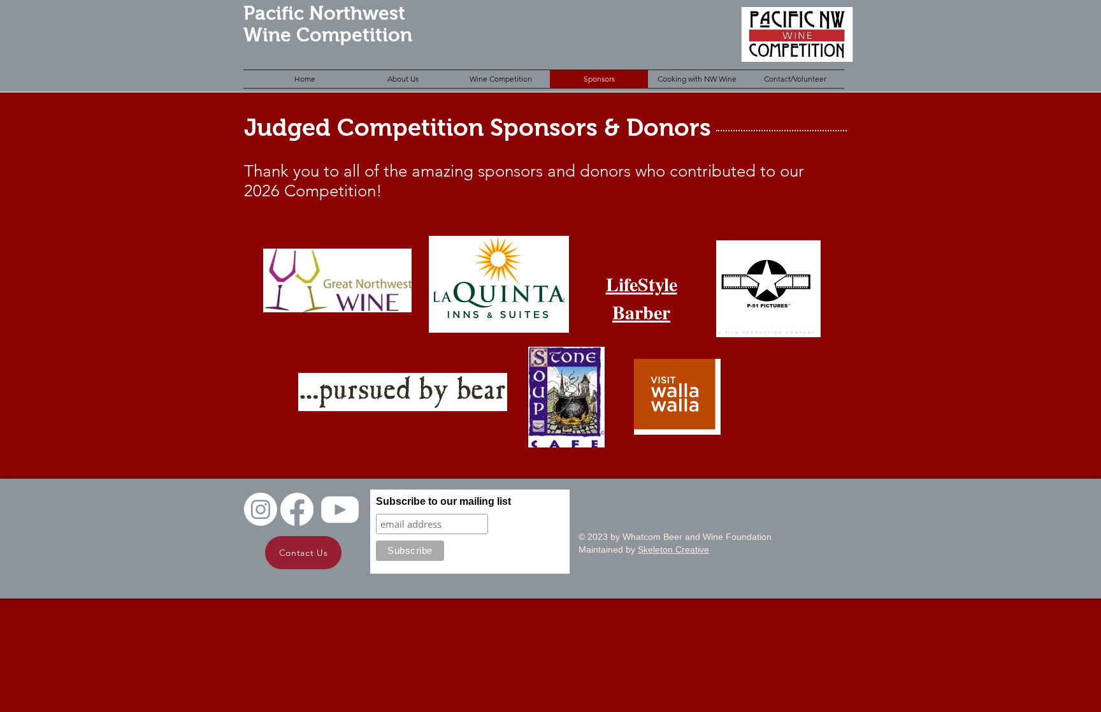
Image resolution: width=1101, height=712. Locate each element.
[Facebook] (296, 509)
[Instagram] (260, 509)
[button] (403, 79)
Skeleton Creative (673, 549)
